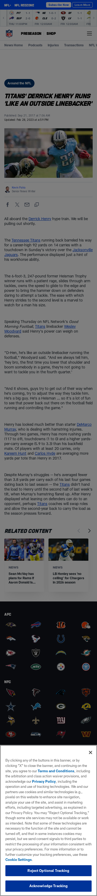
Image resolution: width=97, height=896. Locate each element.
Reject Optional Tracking (48, 870)
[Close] (90, 752)
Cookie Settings (18, 859)
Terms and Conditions (56, 771)
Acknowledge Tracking (48, 886)
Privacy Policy (44, 781)
